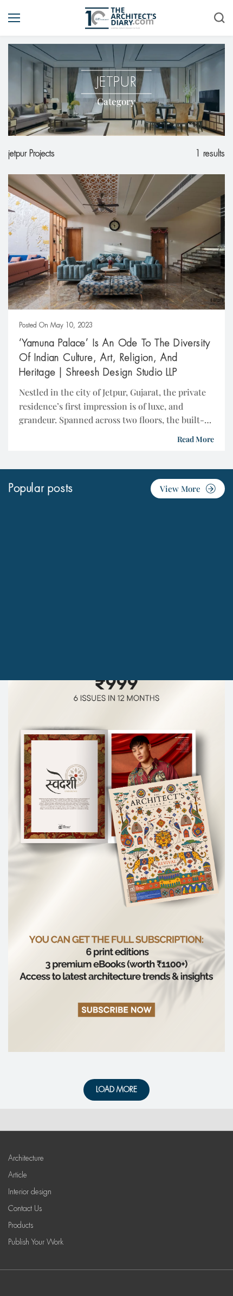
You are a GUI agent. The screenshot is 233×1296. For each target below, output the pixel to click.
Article (17, 1175)
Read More (195, 439)
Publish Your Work (35, 1242)
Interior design (29, 1191)
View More (180, 488)
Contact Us (25, 1208)
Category (116, 101)
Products (20, 1225)
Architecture (26, 1158)
